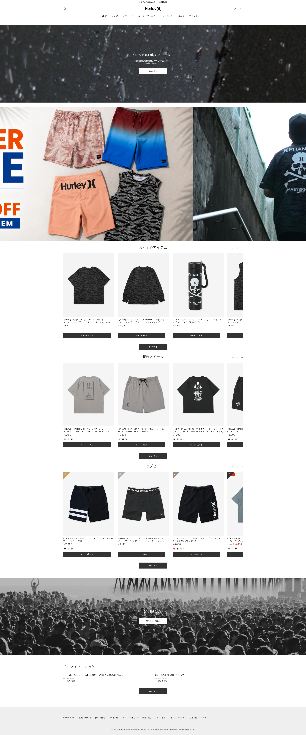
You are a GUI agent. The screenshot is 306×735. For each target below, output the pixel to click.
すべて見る (153, 347)
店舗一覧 (193, 718)
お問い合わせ (100, 718)
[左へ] (234, 248)
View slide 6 (171, 236)
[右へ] (240, 248)
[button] (65, 8)
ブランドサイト (161, 718)
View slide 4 (157, 236)
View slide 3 (149, 236)
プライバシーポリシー (130, 718)
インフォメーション (178, 718)
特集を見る (153, 71)
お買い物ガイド (85, 718)
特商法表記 (146, 718)
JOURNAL (204, 718)
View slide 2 (142, 236)
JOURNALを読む (153, 621)
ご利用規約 (113, 718)
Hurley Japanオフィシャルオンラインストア (135, 729)
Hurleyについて (69, 718)
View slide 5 (164, 236)
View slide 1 (135, 236)
